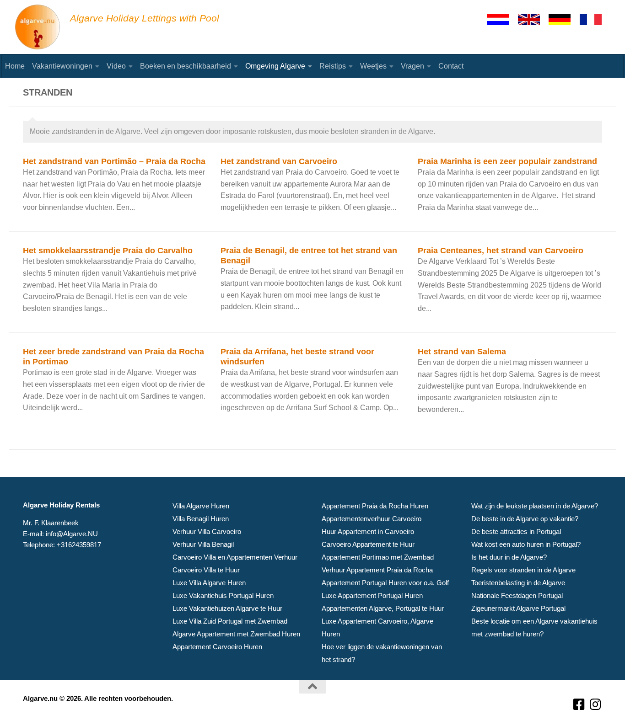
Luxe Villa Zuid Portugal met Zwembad (229, 621)
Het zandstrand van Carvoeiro (279, 161)
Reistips (332, 66)
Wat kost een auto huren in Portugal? (526, 544)
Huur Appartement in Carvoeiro (368, 531)
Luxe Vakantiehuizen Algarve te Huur (227, 608)
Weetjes (373, 66)
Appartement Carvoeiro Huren (217, 647)
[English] (533, 20)
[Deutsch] (563, 20)
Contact (450, 66)
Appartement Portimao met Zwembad (378, 557)
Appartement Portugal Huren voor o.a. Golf (385, 583)
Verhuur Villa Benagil (203, 544)
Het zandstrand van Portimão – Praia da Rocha (114, 161)
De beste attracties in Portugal (516, 531)
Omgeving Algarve (275, 66)
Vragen (412, 66)
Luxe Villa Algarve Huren (209, 583)
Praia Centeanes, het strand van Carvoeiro (500, 250)
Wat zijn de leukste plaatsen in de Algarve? (534, 506)
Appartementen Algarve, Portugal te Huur (383, 608)
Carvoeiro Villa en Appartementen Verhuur (234, 557)
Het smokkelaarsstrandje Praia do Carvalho (108, 250)
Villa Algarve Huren (200, 506)
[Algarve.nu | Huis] (38, 27)
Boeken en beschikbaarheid (185, 66)
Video (116, 66)
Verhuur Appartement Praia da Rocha (377, 570)
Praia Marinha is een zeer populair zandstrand (507, 161)
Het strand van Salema (462, 351)
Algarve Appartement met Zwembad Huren (236, 634)
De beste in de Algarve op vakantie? (524, 519)
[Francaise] (594, 20)
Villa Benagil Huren (200, 519)
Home (15, 66)
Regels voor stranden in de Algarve (523, 570)
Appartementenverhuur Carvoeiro (371, 519)
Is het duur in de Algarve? (509, 557)
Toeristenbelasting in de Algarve (518, 583)
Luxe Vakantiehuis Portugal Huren (223, 595)
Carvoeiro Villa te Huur (206, 570)
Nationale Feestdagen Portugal (517, 595)
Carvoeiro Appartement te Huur (368, 544)
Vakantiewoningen (62, 66)
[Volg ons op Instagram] (595, 704)
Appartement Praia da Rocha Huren (375, 506)
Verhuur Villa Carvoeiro (206, 531)
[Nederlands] (501, 20)
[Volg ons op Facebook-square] (579, 704)
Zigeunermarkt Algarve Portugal (518, 608)
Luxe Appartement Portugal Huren (372, 595)
